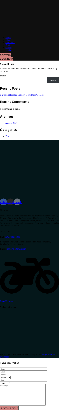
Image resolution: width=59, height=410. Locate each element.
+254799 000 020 (12, 237)
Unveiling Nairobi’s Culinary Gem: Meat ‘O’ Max (21, 95)
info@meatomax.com (16, 249)
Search (3, 76)
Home (8, 37)
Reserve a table (9, 408)
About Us (9, 40)
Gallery (8, 47)
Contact (8, 50)
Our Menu (10, 42)
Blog (7, 45)
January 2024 (11, 123)
